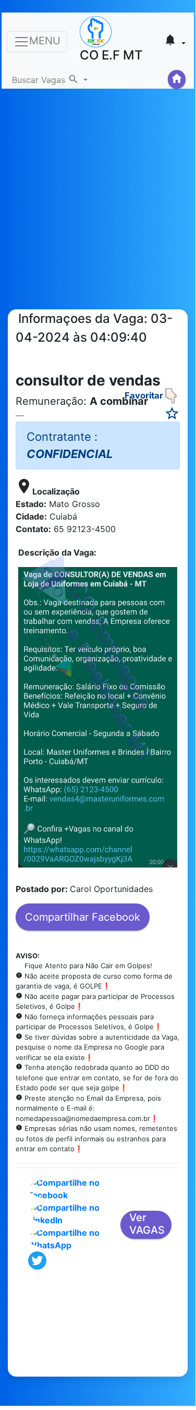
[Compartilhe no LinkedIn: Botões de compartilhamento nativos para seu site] (72, 1213)
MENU (44, 40)
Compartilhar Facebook (82, 917)
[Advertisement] (97, 186)
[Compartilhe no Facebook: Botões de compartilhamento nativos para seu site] (72, 1188)
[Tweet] (37, 1259)
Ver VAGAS (147, 1223)
